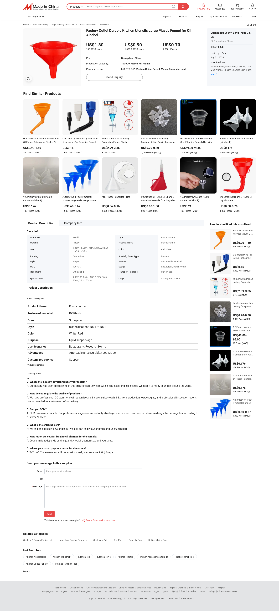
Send (49, 513)
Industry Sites (160, 587)
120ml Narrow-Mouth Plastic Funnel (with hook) (243, 377)
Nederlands (146, 591)
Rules (253, 16)
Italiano (123, 591)
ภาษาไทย (192, 591)
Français (97, 591)
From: (39, 471)
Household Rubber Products (73, 540)
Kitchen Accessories (36, 556)
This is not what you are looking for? (62, 520)
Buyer (182, 16)
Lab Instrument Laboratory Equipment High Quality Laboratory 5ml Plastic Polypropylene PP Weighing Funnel (243, 304)
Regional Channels (178, 587)
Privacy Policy (187, 598)
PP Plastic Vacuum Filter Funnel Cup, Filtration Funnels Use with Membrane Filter (243, 329)
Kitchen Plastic (125, 556)
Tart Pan (118, 540)
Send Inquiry (114, 77)
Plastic (76, 242)
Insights (221, 587)
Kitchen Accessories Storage (154, 556)
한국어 (166, 591)
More (213, 74)
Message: (37, 486)
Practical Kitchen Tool (66, 563)
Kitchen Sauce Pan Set (37, 563)
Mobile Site (209, 587)
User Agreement (158, 598)
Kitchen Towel (104, 556)
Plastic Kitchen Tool (184, 556)
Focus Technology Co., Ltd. (118, 598)
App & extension (216, 16)
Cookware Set (100, 540)
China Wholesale (126, 587)
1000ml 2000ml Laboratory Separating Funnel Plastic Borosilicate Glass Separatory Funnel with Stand (243, 280)
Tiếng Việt (213, 591)
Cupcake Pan (135, 540)
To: (41, 478)
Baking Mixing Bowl (158, 540)
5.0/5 (220, 47)
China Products (76, 587)
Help (198, 16)
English (64, 591)
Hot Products (60, 587)
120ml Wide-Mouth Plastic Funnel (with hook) (243, 353)
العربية (156, 591)
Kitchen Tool (84, 556)
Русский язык (111, 591)
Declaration (173, 598)
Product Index (195, 587)
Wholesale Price (144, 587)
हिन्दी (183, 591)
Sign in (252, 8)
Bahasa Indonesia (229, 591)
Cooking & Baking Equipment (37, 540)
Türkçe (202, 591)
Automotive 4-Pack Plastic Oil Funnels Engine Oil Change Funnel (243, 401)
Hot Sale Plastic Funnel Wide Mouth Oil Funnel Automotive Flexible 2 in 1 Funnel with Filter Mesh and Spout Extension (243, 232)
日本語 (175, 591)
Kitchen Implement (62, 556)
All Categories (34, 16)
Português (85, 591)
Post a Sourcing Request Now (99, 520)
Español (74, 591)
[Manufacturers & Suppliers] (40, 6)
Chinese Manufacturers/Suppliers (101, 587)
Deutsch (133, 591)
